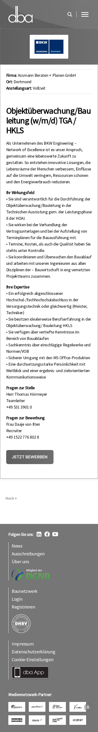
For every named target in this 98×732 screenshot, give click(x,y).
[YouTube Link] (55, 534)
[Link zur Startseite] (35, 14)
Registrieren (23, 607)
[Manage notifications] (88, 707)
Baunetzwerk (24, 591)
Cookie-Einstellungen (33, 659)
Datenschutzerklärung (33, 652)
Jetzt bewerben (30, 457)
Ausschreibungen (28, 554)
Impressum (23, 644)
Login (17, 599)
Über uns (20, 561)
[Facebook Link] (47, 534)
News (17, 546)
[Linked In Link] (39, 534)
